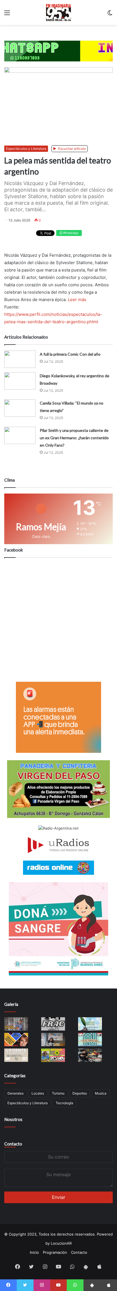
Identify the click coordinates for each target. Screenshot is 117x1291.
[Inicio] (58, 12)
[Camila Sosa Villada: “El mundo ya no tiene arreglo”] (19, 408)
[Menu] (7, 14)
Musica (100, 1093)
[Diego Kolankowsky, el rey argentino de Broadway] (19, 380)
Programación (55, 1252)
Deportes (79, 1093)
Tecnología (64, 1103)
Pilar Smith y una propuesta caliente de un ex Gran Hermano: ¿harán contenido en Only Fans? (74, 437)
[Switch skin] (110, 14)
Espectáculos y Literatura (26, 148)
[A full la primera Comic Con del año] (19, 359)
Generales (15, 1093)
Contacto (13, 1143)
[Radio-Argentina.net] (58, 828)
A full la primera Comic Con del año (70, 354)
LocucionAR (61, 1243)
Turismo (58, 1093)
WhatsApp (70, 233)
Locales (38, 1093)
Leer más (77, 299)
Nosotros (13, 1119)
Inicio (34, 1252)
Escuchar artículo (71, 148)
